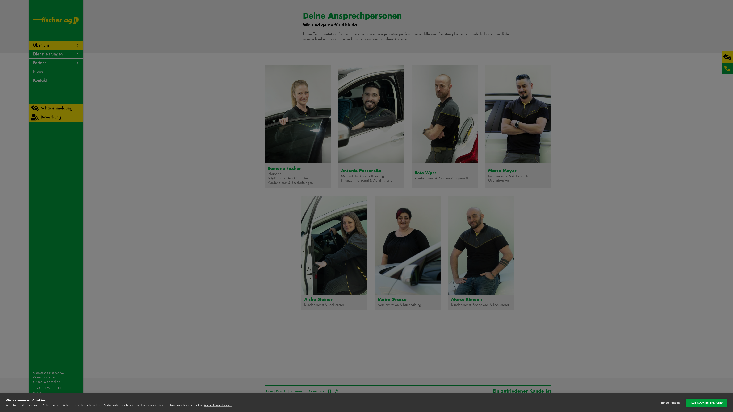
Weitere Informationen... (218, 405)
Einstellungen (670, 402)
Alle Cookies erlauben (706, 402)
